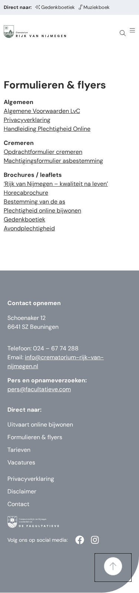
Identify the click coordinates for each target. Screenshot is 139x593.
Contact (18, 504)
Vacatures (21, 462)
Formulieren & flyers (34, 437)
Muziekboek (96, 7)
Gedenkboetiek (58, 7)
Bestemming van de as (34, 201)
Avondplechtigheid (29, 228)
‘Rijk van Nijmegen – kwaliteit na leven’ (56, 184)
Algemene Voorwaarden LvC (42, 111)
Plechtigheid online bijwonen (42, 210)
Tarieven (18, 450)
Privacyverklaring (27, 120)
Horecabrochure (26, 193)
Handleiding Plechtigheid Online (47, 129)
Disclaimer (21, 491)
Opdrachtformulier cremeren (43, 152)
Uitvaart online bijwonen (40, 424)
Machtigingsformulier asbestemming (53, 161)
